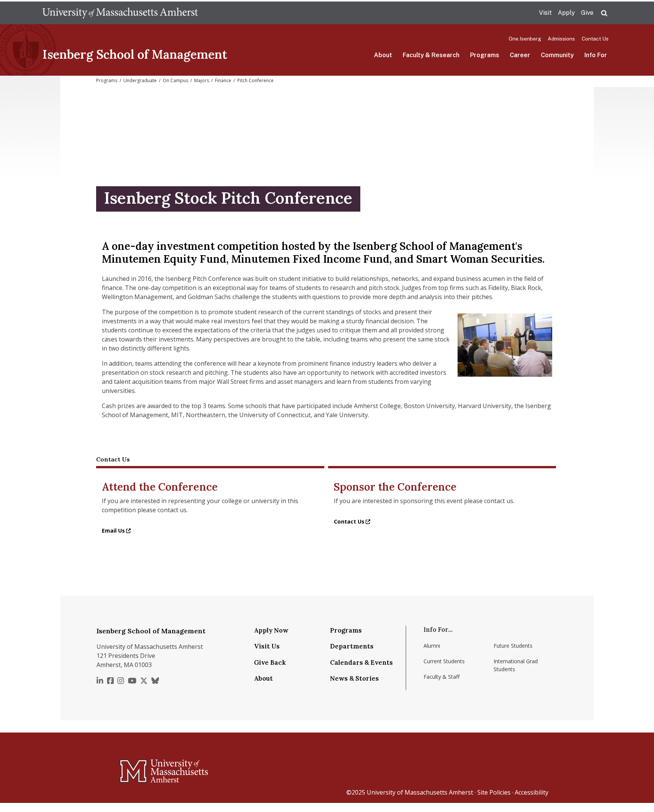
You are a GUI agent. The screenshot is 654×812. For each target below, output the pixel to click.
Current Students (444, 661)
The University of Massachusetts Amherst (120, 13)
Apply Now (271, 630)
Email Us (113, 530)
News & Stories (354, 678)
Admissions (561, 39)
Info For (595, 55)
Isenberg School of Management (134, 54)
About (383, 55)
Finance (223, 80)
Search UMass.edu (604, 13)
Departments (352, 646)
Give (587, 12)
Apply (566, 12)
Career (520, 55)
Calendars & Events (361, 662)
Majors (201, 80)
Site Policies (494, 792)
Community (557, 55)
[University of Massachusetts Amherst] (134, 768)
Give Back (270, 662)
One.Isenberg (525, 39)
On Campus (175, 80)
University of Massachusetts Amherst (420, 792)
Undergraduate (140, 80)
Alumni (432, 645)
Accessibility (531, 792)
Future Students (513, 645)
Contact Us (595, 39)
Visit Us (267, 646)
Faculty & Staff (441, 676)
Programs (484, 55)
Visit (545, 12)
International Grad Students (516, 665)
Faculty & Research (431, 55)
